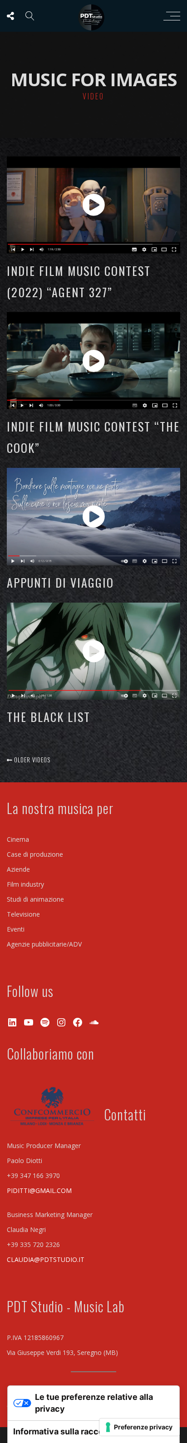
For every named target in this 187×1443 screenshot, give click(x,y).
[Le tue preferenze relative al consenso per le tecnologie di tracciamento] (139, 1427)
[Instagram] (61, 1022)
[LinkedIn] (12, 1022)
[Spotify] (44, 1022)
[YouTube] (28, 1022)
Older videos (31, 759)
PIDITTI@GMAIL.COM (39, 1190)
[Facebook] (77, 1022)
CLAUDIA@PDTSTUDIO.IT (45, 1259)
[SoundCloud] (94, 1022)
